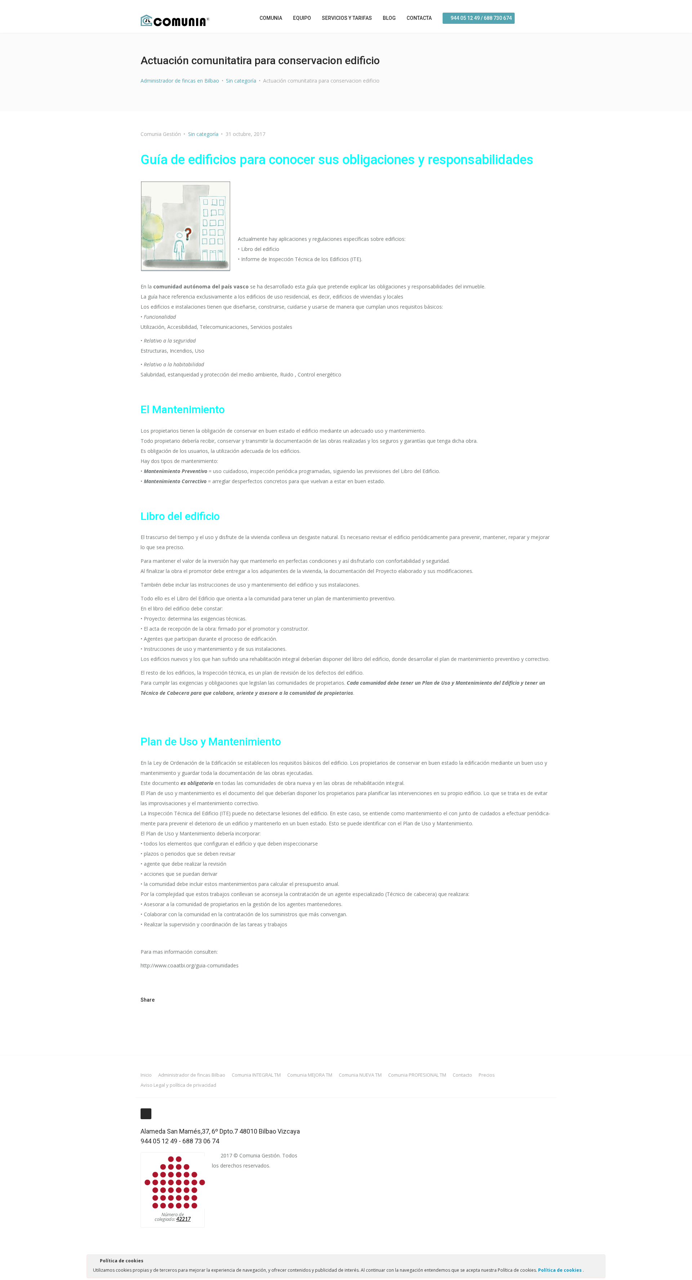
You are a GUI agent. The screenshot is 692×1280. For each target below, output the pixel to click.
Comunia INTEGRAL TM (256, 1075)
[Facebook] (547, 17)
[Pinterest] (195, 1000)
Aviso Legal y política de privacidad (178, 1085)
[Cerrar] (599, 1262)
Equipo (302, 18)
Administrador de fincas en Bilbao (180, 80)
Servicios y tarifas (347, 18)
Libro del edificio (180, 516)
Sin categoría (241, 80)
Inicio (146, 1075)
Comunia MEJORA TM (309, 1075)
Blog (389, 18)
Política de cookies (560, 1270)
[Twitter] (169, 1000)
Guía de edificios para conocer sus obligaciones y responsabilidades (337, 159)
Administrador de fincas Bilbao (191, 1075)
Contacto (462, 1075)
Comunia (271, 18)
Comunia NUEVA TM (360, 1075)
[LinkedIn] (208, 1000)
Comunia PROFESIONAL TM (417, 1075)
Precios (487, 1075)
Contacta (419, 18)
